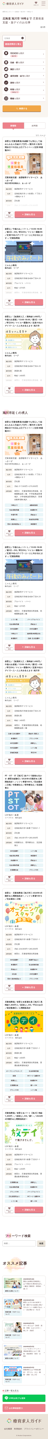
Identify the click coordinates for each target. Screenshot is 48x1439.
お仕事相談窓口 (16, 1408)
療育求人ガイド (8, 12)
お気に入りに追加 (9, 214)
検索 (41, 1243)
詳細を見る (30, 214)
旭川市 (23, 12)
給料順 (35, 125)
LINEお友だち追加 (17, 1398)
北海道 (17, 12)
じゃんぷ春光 (11, 265)
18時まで (30, 12)
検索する (23, 108)
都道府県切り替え (13, 44)
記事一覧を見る (12, 1390)
